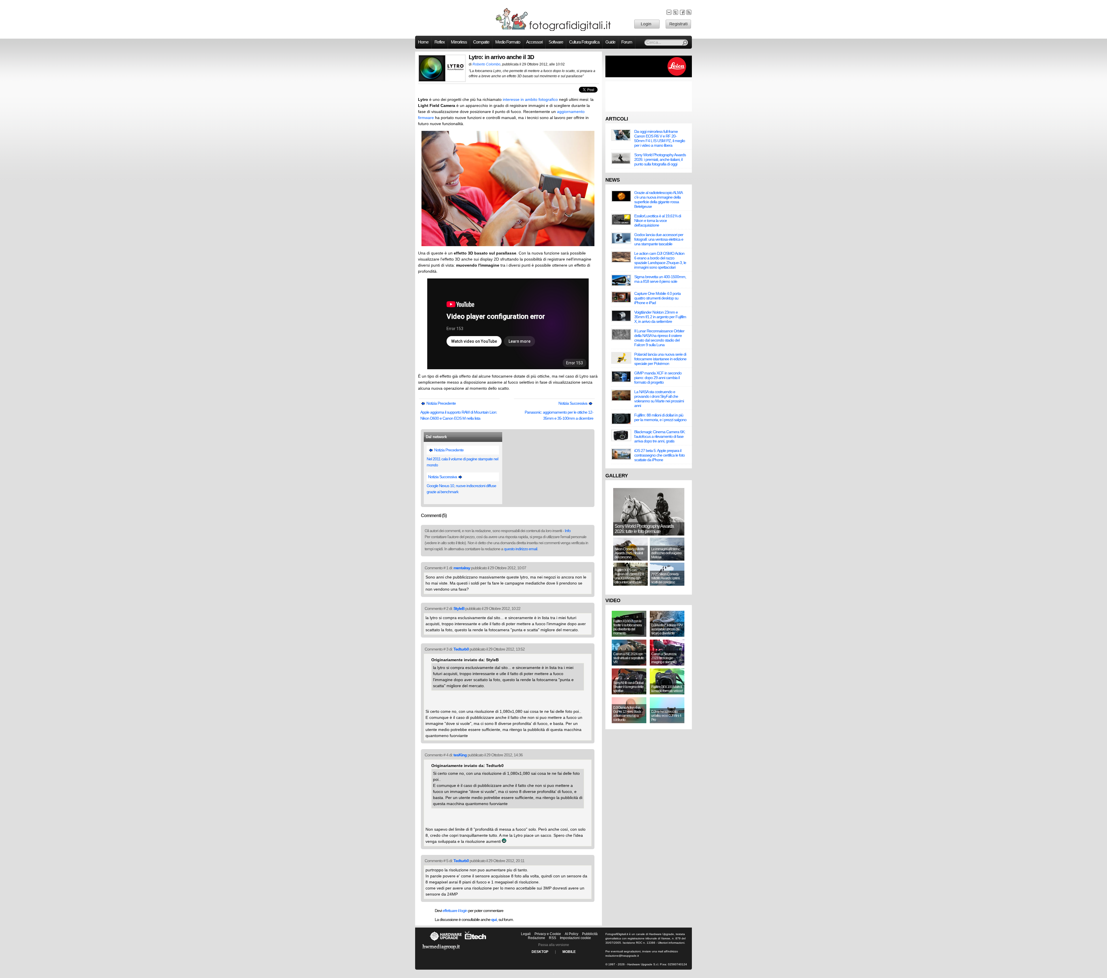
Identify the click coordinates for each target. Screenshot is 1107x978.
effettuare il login (455, 910)
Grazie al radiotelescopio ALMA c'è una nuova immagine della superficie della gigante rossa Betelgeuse (658, 199)
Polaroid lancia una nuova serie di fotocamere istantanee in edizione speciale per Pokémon (660, 359)
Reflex (439, 42)
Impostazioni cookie (575, 938)
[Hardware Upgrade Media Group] (441, 951)
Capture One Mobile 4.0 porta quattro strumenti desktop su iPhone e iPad (657, 298)
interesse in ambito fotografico (530, 99)
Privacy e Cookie (547, 934)
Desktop (540, 952)
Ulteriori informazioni (671, 942)
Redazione (536, 938)
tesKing (460, 755)
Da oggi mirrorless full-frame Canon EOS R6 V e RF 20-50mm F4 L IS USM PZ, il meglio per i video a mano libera (659, 138)
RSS (552, 938)
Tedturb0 (461, 649)
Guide (610, 42)
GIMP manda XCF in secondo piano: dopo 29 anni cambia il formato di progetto (657, 378)
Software (556, 42)
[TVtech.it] (475, 941)
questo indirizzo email (520, 549)
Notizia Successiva (573, 403)
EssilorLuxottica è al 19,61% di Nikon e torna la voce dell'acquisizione (657, 220)
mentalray (461, 568)
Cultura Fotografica (584, 42)
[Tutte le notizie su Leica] (648, 76)
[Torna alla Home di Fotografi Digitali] (553, 30)
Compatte (481, 42)
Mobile (569, 952)
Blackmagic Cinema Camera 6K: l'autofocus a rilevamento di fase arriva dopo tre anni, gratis (659, 436)
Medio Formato (507, 42)
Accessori (534, 42)
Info (568, 530)
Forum (626, 42)
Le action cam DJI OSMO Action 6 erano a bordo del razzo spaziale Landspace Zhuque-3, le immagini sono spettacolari (660, 260)
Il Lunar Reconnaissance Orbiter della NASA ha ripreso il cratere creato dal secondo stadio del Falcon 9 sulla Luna (659, 338)
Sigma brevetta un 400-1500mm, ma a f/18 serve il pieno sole (660, 279)
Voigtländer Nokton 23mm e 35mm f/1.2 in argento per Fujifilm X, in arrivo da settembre (660, 317)
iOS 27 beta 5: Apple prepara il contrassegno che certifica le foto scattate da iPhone (659, 455)
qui (494, 919)
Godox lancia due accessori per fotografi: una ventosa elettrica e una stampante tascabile (658, 239)
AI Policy (571, 934)
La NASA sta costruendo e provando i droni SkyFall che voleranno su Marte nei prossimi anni (659, 398)
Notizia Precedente (441, 403)
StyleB (458, 608)
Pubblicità (590, 934)
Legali (526, 934)
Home (423, 42)
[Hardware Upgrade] (446, 941)
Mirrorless (459, 42)
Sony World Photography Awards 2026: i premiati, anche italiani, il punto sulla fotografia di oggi (660, 159)
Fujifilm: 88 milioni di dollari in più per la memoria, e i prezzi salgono (660, 417)
